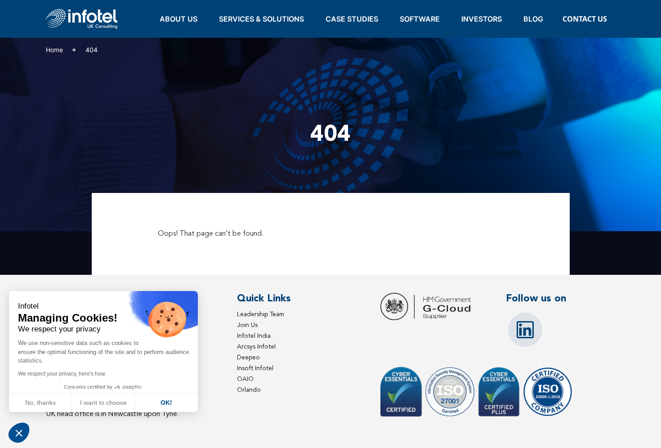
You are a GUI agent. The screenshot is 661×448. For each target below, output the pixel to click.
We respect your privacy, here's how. (62, 374)
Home (54, 50)
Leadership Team (260, 314)
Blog (533, 18)
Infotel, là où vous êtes (82, 19)
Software (420, 18)
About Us (178, 18)
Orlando (249, 389)
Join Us (247, 325)
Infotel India (254, 335)
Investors (481, 18)
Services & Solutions (261, 18)
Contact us (585, 19)
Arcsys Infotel (256, 346)
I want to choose (103, 402)
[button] (19, 433)
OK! (166, 402)
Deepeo (248, 357)
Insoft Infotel (255, 368)
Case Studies (352, 18)
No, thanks (40, 402)
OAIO (245, 379)
